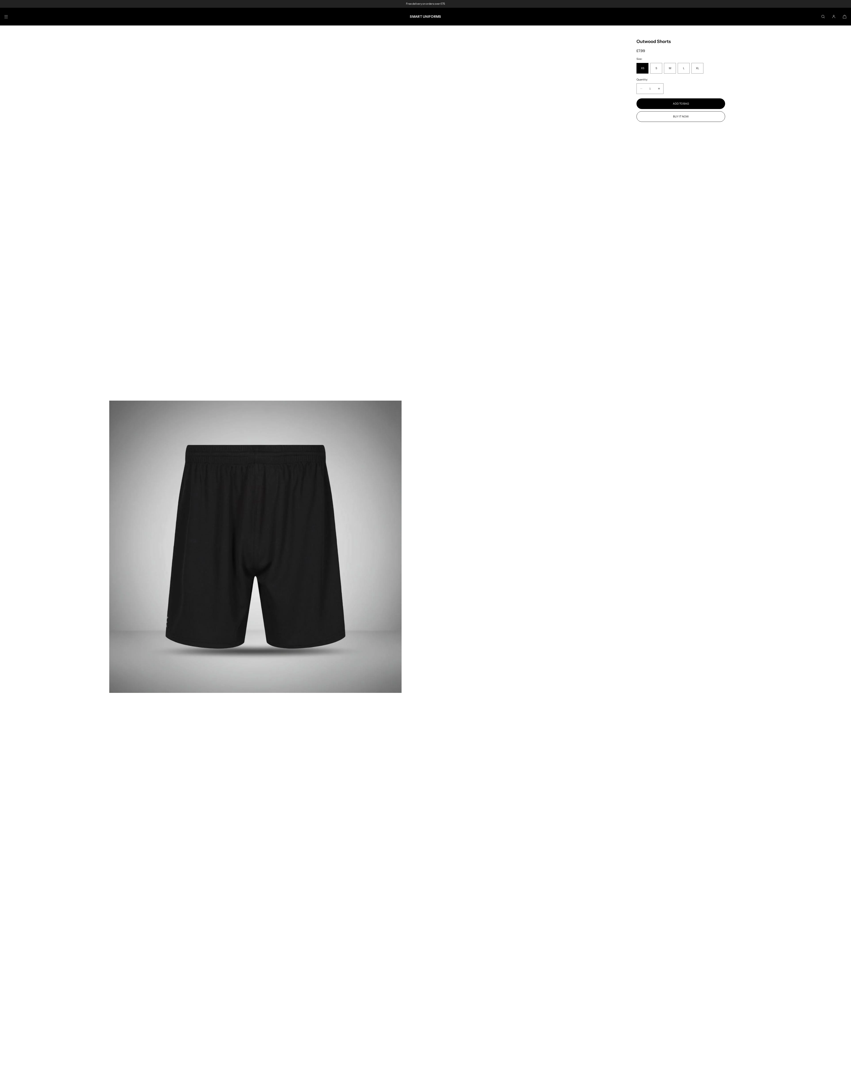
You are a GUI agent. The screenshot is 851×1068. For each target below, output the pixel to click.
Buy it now (681, 116)
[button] (823, 16)
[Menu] (9, 16)
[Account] (834, 16)
